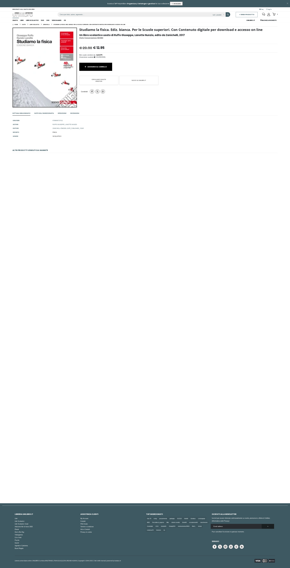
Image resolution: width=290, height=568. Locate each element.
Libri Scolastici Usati (21, 524)
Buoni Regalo (19, 548)
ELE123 (179, 518)
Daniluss (193, 518)
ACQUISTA (146, 206)
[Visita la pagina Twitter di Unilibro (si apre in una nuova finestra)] (220, 547)
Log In (269, 9)
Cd (65, 20)
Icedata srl (117, 561)
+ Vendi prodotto (246, 14)
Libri (22, 20)
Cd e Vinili (18, 537)
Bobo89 (184, 522)
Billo (168, 522)
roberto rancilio (175, 522)
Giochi (17, 543)
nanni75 (99, 55)
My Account (84, 518)
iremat (200, 526)
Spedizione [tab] (62, 113)
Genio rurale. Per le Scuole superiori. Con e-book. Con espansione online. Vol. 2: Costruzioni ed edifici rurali (145, 192)
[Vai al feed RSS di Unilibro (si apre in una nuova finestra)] (242, 547)
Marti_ (193, 526)
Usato (15, 20)
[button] (275, 14)
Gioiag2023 (172, 526)
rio (164, 530)
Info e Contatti (85, 529)
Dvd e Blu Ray (19, 532)
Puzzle (17, 540)
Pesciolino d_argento (158, 522)
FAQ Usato (84, 524)
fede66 (186, 518)
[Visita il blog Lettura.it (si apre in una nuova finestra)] (236, 547)
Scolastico (57, 136)
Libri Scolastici (32, 20)
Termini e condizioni (87, 527)
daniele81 (163, 526)
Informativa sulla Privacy (220, 521)
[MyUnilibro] (268, 14)
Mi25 (148, 522)
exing (155, 518)
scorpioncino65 (193, 522)
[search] (228, 14)
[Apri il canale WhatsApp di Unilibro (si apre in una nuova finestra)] (231, 547)
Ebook (17, 529)
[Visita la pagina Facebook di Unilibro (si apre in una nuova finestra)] (214, 547)
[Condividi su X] (97, 91)
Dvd (42, 20)
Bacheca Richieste (268, 20)
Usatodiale (150, 526)
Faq (262, 9)
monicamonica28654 (183, 526)
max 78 (149, 518)
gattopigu (172, 518)
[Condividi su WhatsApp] (103, 91)
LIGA (157, 526)
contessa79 (150, 530)
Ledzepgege (201, 518)
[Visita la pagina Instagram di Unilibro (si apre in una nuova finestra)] (225, 547)
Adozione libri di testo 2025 (24, 527)
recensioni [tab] (74, 113)
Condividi (84, 91)
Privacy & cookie (86, 532)
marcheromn (204, 522)
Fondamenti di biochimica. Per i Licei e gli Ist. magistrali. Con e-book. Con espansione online (145, 479)
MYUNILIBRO (177, 4)
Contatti (83, 521)
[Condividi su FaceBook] (92, 91)
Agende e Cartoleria (21, 546)
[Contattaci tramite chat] (263, 14)
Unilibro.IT (250, 20)
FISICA (55, 132)
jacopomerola (163, 518)
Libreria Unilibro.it (24, 514)
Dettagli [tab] (21, 113)
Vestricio (158, 530)
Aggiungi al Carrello (97, 67)
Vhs (47, 20)
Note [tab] (44, 113)
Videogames (56, 20)
